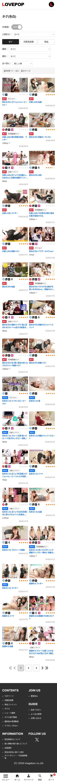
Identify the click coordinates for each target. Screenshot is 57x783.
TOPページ (9, 696)
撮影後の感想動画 (12, 721)
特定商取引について (12, 739)
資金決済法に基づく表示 (14, 752)
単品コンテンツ (11, 704)
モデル (7, 709)
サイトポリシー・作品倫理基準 (16, 756)
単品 (46, 41)
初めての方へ (36, 710)
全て (11, 41)
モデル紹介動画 (11, 717)
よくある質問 (36, 714)
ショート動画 (10, 713)
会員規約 (8, 748)
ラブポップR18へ (11, 726)
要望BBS (34, 696)
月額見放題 (28, 41)
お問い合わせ (36, 718)
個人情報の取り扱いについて (16, 744)
